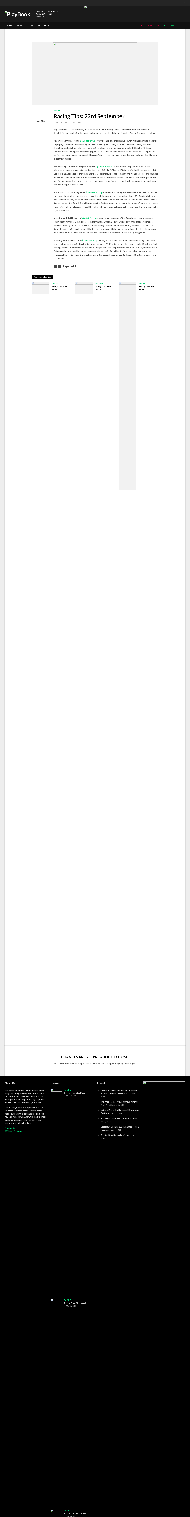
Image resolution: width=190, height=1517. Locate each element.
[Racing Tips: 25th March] (128, 385)
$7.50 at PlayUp (104, 166)
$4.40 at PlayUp (89, 218)
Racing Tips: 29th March (103, 287)
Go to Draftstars (151, 25)
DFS (38, 25)
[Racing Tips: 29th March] (84, 287)
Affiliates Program (13, 1131)
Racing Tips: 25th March (146, 287)
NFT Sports (50, 25)
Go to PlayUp (171, 25)
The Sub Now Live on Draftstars (115, 1135)
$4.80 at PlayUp (87, 140)
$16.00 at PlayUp (94, 192)
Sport (30, 25)
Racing (19, 25)
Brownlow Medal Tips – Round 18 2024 (119, 1118)
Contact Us (10, 1128)
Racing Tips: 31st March (59, 287)
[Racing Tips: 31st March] (40, 287)
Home (9, 25)
